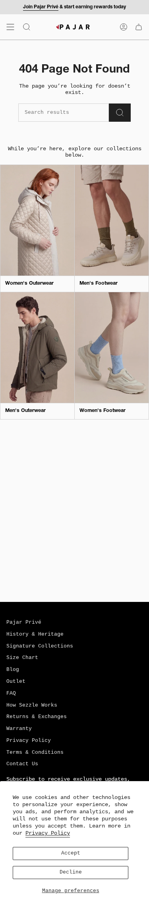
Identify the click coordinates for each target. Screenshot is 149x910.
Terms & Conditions (35, 752)
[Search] (120, 112)
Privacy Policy (47, 833)
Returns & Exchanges (36, 717)
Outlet (15, 681)
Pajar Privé (23, 622)
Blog (12, 669)
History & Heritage (35, 634)
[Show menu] (10, 27)
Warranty (19, 729)
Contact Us (22, 764)
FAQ (11, 693)
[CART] (138, 27)
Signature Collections (39, 646)
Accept (70, 853)
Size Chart (22, 658)
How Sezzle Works (31, 705)
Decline (71, 872)
